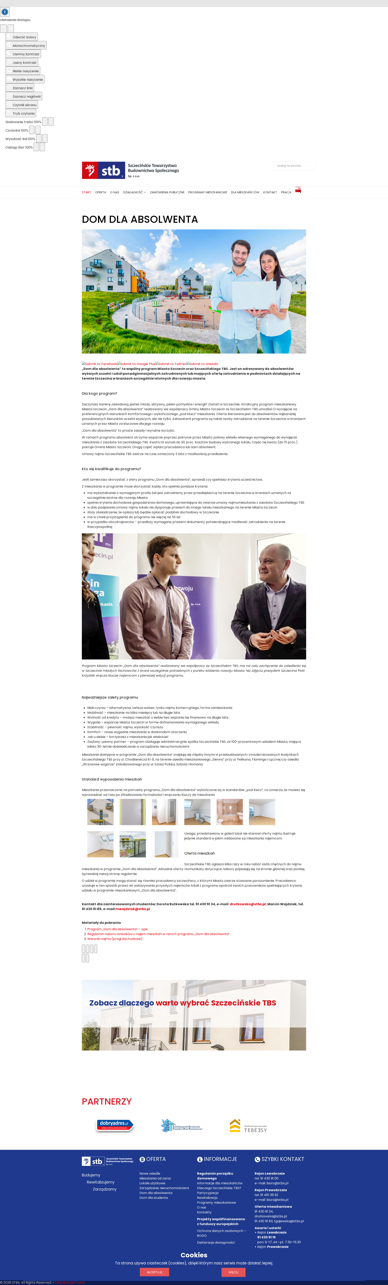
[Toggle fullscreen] (91, 949)
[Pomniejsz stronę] (44, 121)
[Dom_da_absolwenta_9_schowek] (165, 844)
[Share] (87, 949)
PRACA (286, 192)
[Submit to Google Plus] (136, 364)
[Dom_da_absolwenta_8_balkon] (133, 844)
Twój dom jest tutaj (69, 1282)
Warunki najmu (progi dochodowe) (114, 939)
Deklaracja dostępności (216, 1242)
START (86, 192)
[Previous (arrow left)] (83, 958)
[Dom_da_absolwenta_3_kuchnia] (197, 812)
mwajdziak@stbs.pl (133, 909)
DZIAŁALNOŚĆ (133, 192)
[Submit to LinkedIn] (202, 364)
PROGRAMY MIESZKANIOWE (207, 192)
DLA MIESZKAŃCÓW (245, 192)
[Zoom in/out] (95, 949)
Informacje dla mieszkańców (219, 1183)
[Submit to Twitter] (170, 364)
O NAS (114, 192)
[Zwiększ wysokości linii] (44, 138)
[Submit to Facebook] (99, 364)
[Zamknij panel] (11, 28)
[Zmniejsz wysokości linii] (38, 138)
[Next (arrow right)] (87, 958)
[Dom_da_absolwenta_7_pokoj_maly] (100, 844)
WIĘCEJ (233, 1272)
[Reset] (3, 28)
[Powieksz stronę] (51, 121)
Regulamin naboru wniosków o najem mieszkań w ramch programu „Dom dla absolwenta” (158, 934)
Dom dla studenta (153, 1197)
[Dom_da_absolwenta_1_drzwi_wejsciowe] (133, 812)
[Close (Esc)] (83, 949)
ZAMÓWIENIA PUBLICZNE (167, 192)
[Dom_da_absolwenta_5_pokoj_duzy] (262, 812)
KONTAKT (270, 192)
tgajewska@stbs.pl (289, 1221)
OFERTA (100, 192)
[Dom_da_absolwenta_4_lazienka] (230, 812)
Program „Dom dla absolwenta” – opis (117, 929)
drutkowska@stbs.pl (248, 904)
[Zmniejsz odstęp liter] (36, 147)
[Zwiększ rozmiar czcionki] (37, 130)
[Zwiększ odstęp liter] (42, 147)
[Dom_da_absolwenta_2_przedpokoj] (165, 812)
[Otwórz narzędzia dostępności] (5, 12)
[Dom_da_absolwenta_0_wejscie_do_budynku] (100, 812)
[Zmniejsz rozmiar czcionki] (31, 130)
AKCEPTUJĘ (154, 1272)
